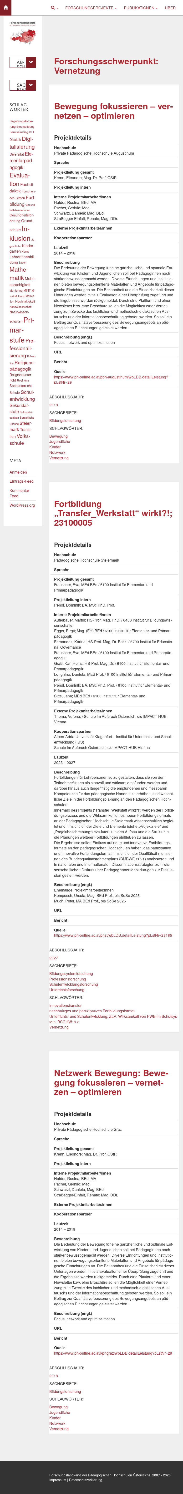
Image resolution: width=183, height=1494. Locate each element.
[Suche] (54, 7)
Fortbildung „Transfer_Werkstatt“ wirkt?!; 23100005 (113, 512)
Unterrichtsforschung (66, 989)
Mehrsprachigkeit (22, 281)
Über (170, 7)
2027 (53, 957)
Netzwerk (57, 452)
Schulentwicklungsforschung (73, 984)
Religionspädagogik (22, 365)
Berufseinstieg (19, 132)
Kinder (55, 447)
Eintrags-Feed (22, 481)
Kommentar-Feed (20, 493)
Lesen (22, 262)
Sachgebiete (26, 86)
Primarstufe (22, 329)
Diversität (17, 154)
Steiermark (21, 426)
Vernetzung (59, 457)
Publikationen (139, 7)
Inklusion (20, 233)
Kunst (25, 251)
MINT (27, 290)
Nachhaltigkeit (25, 301)
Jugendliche (59, 441)
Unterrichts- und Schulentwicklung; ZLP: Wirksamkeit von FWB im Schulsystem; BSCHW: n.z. (113, 1019)
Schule (15, 392)
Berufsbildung (25, 126)
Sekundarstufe (19, 408)
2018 (53, 404)
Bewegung (58, 436)
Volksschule (20, 439)
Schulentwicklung (22, 395)
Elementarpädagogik (22, 160)
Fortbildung (23, 200)
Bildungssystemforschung (71, 973)
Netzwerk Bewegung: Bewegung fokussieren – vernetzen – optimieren (111, 1081)
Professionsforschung (67, 979)
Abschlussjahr (25, 63)
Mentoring (16, 290)
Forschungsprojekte (89, 7)
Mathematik (19, 273)
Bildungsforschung (65, 420)
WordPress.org (22, 505)
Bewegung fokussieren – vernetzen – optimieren (113, 110)
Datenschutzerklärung (85, 1479)
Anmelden (18, 472)
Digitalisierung (22, 142)
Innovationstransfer (65, 1005)
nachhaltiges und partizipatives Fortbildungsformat (91, 1011)
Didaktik (15, 139)
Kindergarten (22, 248)
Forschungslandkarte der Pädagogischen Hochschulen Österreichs (99, 1475)
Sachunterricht (21, 385)
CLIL (32, 132)
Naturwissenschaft (20, 307)
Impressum (57, 1479)
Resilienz (23, 380)
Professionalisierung (22, 348)
